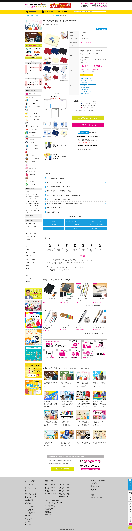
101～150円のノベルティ (50, 484)
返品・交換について (96, 228)
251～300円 (28, 203)
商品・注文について (54, 221)
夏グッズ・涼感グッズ (30, 272)
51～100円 (28, 194)
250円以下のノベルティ (64, 488)
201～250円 (28, 201)
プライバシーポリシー (95, 495)
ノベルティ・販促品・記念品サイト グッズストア (36, 15)
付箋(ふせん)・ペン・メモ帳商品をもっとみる (95, 333)
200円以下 (35, 198)
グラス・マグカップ (33, 113)
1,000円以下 (36, 210)
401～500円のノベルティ (50, 491)
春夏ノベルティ (32, 181)
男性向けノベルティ (33, 171)
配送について (54, 228)
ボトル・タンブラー (33, 110)
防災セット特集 (29, 249)
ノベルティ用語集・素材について (98, 488)
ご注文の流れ (54, 263)
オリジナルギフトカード (34, 158)
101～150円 (28, 196)
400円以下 (35, 205)
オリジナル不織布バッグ (50, 505)
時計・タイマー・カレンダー (35, 122)
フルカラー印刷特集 (84, 93)
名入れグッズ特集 (84, 89)
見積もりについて (96, 221)
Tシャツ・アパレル (33, 174)
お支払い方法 (94, 483)
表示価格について (75, 221)
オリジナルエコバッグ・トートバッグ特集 (53, 502)
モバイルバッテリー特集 (31, 233)
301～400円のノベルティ (50, 490)
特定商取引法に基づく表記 (96, 497)
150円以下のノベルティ (64, 485)
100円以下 (35, 194)
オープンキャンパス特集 (85, 91)
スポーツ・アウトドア (33, 145)
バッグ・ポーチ (32, 103)
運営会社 (93, 494)
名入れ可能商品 (30, 215)
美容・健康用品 (32, 165)
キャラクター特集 (29, 265)
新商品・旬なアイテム (33, 93)
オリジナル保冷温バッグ (50, 508)
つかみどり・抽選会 (30, 262)
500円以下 (35, 208)
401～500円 (28, 208)
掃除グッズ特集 (29, 255)
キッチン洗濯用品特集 (30, 252)
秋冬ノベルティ (32, 177)
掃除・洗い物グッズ (33, 132)
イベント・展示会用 (33, 152)
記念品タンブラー (49, 511)
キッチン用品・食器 (33, 129)
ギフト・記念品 (32, 155)
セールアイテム (32, 184)
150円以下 (35, 196)
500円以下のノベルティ (64, 493)
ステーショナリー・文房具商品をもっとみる (96, 305)
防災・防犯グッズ (32, 139)
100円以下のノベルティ (64, 484)
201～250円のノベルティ (50, 487)
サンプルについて (54, 224)
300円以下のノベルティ (64, 490)
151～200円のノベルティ (50, 485)
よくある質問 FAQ (95, 486)
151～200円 (28, 198)
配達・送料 (93, 485)
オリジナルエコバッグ (50, 503)
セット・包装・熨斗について (97, 224)
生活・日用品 (31, 135)
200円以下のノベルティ (64, 487)
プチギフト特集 (29, 246)
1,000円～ (28, 212)
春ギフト (28, 268)
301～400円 (28, 205)
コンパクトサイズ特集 (30, 230)
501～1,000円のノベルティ (50, 493)
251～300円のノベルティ (50, 488)
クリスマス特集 (29, 281)
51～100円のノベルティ (50, 483)
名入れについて (75, 224)
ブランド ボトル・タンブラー (35, 106)
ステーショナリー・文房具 (53, 15)
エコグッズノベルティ (33, 100)
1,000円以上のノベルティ (64, 496)
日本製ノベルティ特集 (30, 236)
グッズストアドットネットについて (98, 480)
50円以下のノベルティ (63, 483)
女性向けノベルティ (33, 168)
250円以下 (35, 201)
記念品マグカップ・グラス (50, 514)
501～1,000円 (29, 210)
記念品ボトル (48, 512)
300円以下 (35, 203)
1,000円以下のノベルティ (64, 494)
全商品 (89, 85)
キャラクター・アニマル (34, 148)
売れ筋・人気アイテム (33, 97)
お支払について (75, 228)
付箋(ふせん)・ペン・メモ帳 (86, 80)
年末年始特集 (29, 284)
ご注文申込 (81, 118)
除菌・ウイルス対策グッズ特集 (32, 259)
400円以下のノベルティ (64, 491)
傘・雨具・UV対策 (32, 142)
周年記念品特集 (83, 82)
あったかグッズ (29, 275)
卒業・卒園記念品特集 (85, 87)
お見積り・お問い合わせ (88, 125)
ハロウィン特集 (29, 278)
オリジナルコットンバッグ (50, 506)
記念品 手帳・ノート (92, 84)
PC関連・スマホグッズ (33, 126)
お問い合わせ (64, 11)
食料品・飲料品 (32, 161)
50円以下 (28, 191)
